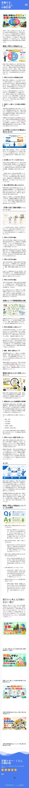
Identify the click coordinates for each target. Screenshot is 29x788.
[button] (14, 778)
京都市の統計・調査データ (15, 365)
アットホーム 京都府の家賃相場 (18, 121)
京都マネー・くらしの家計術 (7, 5)
